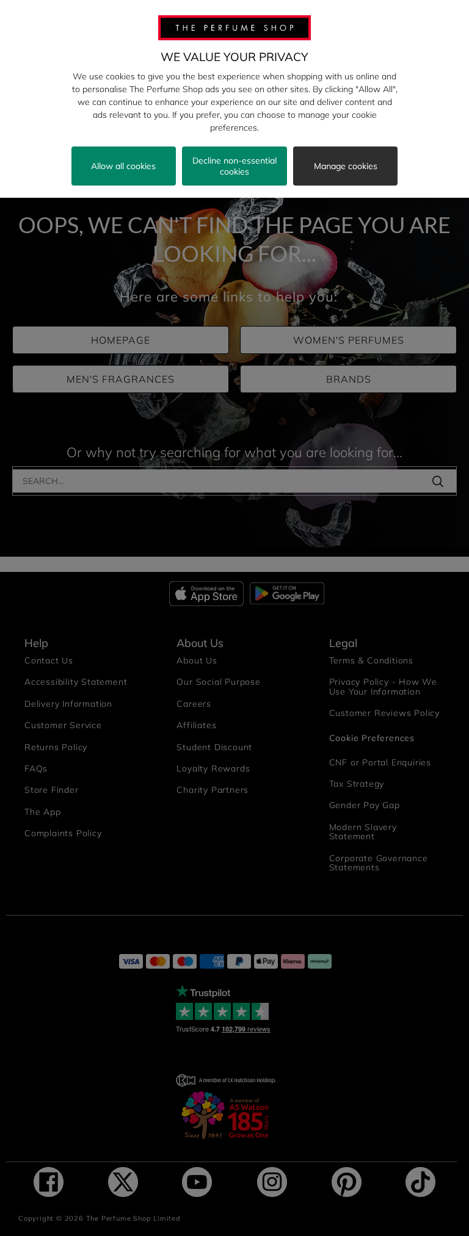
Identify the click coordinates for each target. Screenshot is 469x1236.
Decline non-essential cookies (234, 166)
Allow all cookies (123, 166)
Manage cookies (345, 166)
